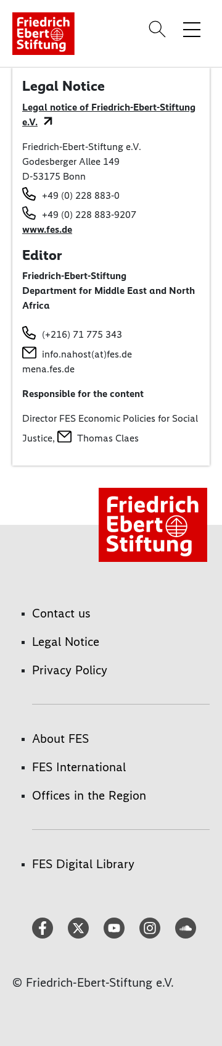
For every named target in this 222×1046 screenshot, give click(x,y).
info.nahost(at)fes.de (87, 354)
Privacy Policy (69, 670)
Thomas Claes (108, 438)
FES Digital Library (83, 863)
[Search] (159, 29)
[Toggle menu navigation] (192, 29)
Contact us (61, 613)
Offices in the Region (89, 795)
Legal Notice (65, 641)
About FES (60, 738)
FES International (79, 766)
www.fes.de (47, 229)
